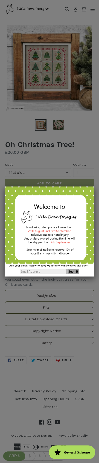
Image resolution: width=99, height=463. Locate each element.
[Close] (94, 186)
